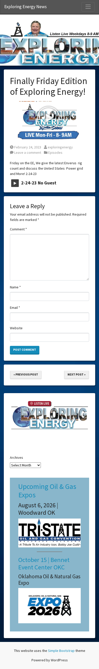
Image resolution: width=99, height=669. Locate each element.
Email (15, 307)
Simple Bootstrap (61, 650)
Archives (16, 457)
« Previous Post (25, 374)
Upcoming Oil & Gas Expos (47, 491)
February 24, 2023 (27, 147)
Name (15, 287)
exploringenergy (60, 147)
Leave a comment (27, 152)
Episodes (55, 152)
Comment (18, 229)
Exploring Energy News (25, 6)
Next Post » (77, 374)
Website (16, 328)
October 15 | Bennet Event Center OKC (44, 563)
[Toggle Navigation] (88, 6)
